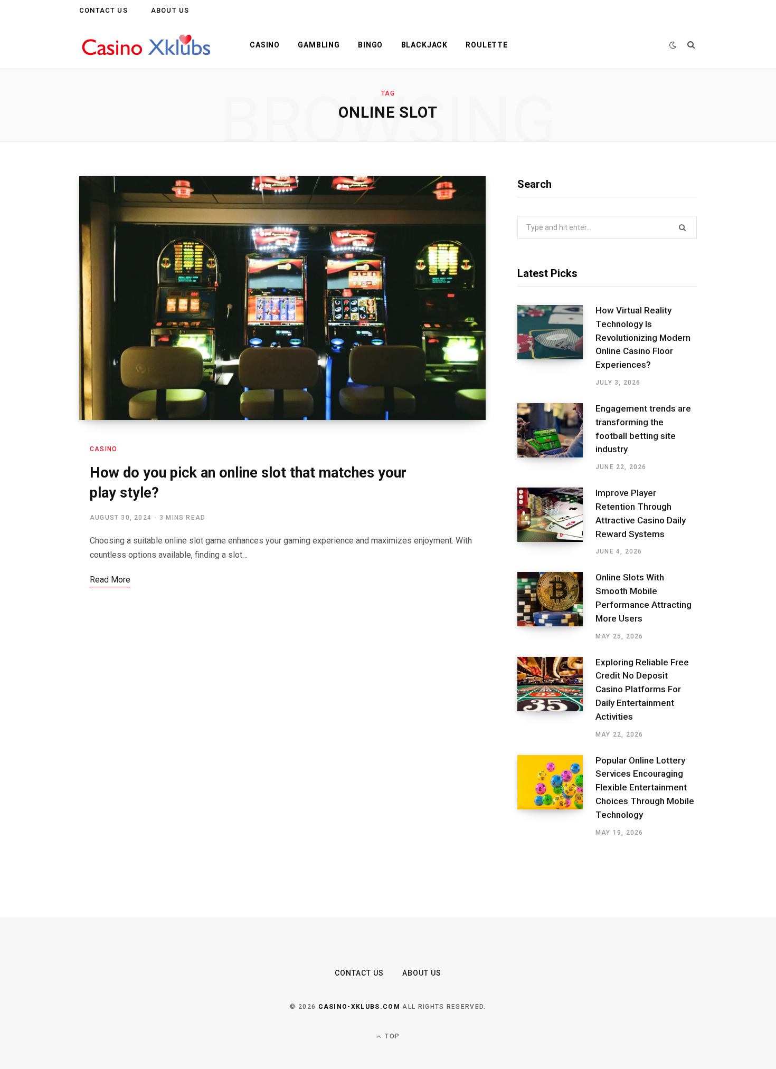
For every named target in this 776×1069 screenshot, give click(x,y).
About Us (170, 10)
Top (391, 1036)
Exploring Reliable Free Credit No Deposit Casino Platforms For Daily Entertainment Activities (642, 689)
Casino (265, 45)
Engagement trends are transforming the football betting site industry (643, 428)
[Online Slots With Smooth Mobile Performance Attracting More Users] (556, 606)
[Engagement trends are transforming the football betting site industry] (556, 437)
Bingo (370, 45)
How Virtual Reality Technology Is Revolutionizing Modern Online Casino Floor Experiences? (642, 337)
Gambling (319, 45)
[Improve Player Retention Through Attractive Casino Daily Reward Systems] (556, 522)
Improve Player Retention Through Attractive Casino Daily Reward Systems (640, 513)
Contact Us (103, 10)
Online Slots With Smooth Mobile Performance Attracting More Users (643, 597)
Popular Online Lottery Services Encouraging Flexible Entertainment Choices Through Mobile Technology (644, 787)
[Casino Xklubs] (147, 45)
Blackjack (424, 45)
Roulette (487, 45)
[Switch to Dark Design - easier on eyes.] (673, 45)
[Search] (691, 45)
